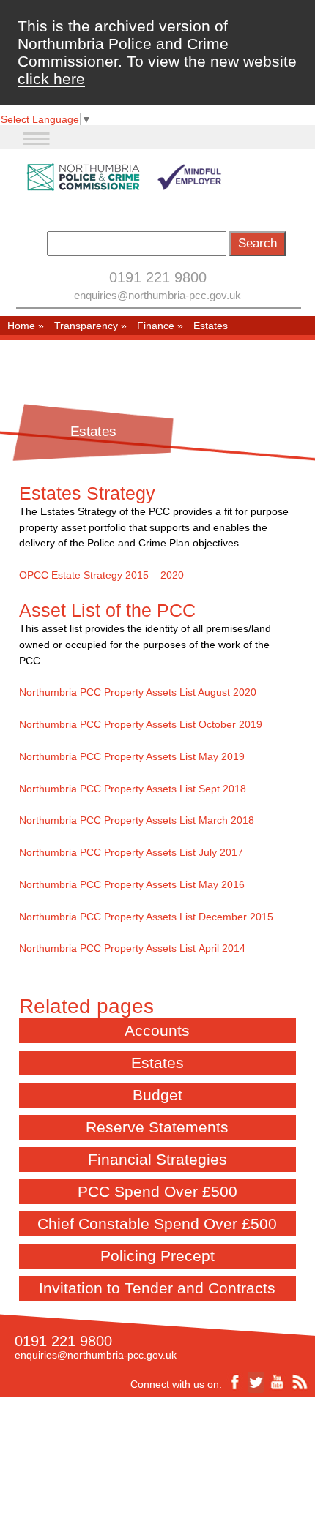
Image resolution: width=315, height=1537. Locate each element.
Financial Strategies (157, 1159)
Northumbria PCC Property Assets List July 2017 (131, 852)
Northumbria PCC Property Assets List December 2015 (146, 916)
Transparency (86, 325)
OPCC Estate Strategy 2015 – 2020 (101, 575)
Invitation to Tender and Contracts (157, 1287)
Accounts (157, 1030)
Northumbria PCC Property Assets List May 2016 (132, 884)
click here (51, 78)
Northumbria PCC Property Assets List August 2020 (137, 692)
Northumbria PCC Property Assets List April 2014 (132, 948)
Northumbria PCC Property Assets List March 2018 (136, 820)
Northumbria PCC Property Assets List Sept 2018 (132, 788)
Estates (157, 1062)
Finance (155, 325)
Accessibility (133, 1459)
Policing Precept (157, 1255)
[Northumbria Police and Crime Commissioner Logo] (123, 177)
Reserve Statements (157, 1127)
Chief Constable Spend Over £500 (157, 1223)
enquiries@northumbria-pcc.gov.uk (157, 295)
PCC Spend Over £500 (157, 1191)
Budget (157, 1094)
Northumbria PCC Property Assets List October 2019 (140, 724)
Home (21, 325)
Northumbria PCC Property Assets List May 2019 (132, 756)
